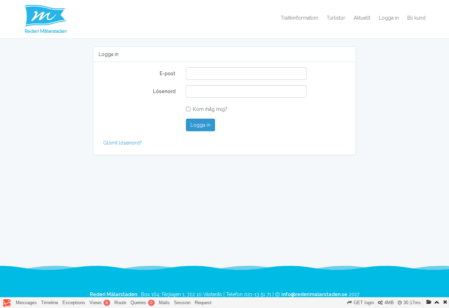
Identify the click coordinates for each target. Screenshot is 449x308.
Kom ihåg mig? (210, 109)
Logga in (389, 18)
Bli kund (416, 18)
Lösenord (164, 91)
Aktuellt (362, 18)
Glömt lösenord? (122, 143)
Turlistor (336, 18)
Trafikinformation (299, 18)
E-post (167, 73)
